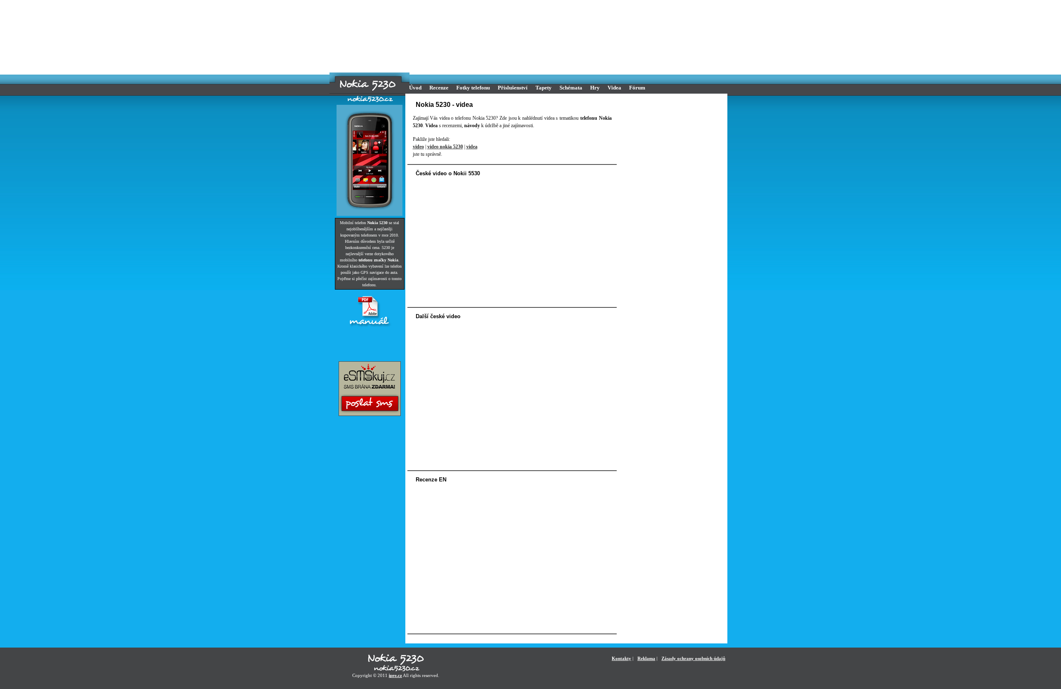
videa (471, 147)
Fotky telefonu (473, 88)
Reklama (646, 658)
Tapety (543, 88)
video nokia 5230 (445, 147)
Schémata (571, 88)
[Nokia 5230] (368, 85)
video (418, 147)
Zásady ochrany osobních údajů (693, 658)
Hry (595, 88)
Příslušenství (513, 88)
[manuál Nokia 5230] (369, 326)
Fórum (637, 88)
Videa (614, 88)
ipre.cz (395, 675)
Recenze (438, 88)
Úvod (415, 88)
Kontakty (621, 658)
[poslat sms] (370, 414)
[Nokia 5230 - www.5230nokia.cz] (396, 663)
